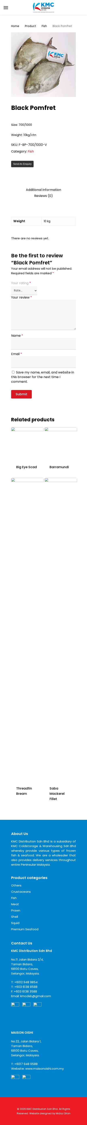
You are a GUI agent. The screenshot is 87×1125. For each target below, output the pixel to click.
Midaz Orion (63, 1113)
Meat (15, 904)
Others (16, 885)
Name (17, 335)
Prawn (15, 910)
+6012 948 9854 (26, 982)
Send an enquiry (22, 164)
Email (16, 354)
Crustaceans (21, 891)
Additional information (43, 189)
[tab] (43, 189)
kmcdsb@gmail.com (35, 996)
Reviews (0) (43, 196)
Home (15, 26)
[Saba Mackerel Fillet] (61, 629)
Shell (14, 917)
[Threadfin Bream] (27, 629)
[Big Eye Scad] (27, 443)
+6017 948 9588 (26, 1064)
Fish (44, 26)
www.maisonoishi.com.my (44, 1068)
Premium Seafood (24, 929)
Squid (15, 923)
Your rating (21, 283)
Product (30, 26)
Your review (21, 297)
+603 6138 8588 (25, 987)
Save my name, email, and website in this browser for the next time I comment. (42, 377)
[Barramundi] (61, 443)
